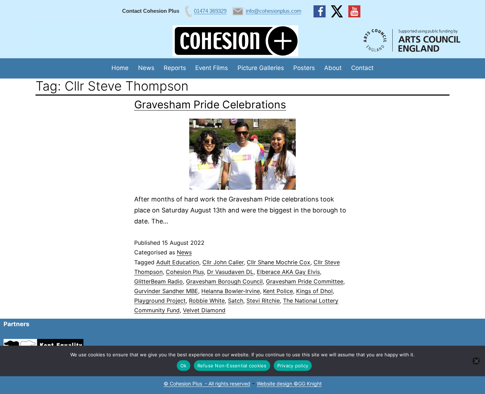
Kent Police (278, 291)
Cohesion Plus (185, 271)
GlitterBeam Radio (158, 281)
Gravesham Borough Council (224, 281)
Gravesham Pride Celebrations (210, 104)
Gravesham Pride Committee (304, 281)
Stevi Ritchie (263, 300)
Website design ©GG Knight (289, 383)
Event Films (211, 67)
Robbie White (207, 300)
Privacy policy (293, 365)
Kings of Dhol (314, 291)
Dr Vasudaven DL (230, 271)
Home (120, 67)
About (333, 67)
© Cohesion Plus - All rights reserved (207, 383)
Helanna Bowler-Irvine (230, 291)
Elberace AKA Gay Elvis (288, 271)
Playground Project (160, 300)
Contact (362, 67)
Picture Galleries (261, 67)
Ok (183, 365)
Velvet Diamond (204, 310)
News (146, 67)
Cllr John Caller (223, 262)
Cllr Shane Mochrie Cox (278, 262)
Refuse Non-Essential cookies (232, 365)
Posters (304, 67)
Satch (235, 300)
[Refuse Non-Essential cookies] (476, 361)
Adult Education (177, 262)
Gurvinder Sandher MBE (166, 291)
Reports (175, 67)
